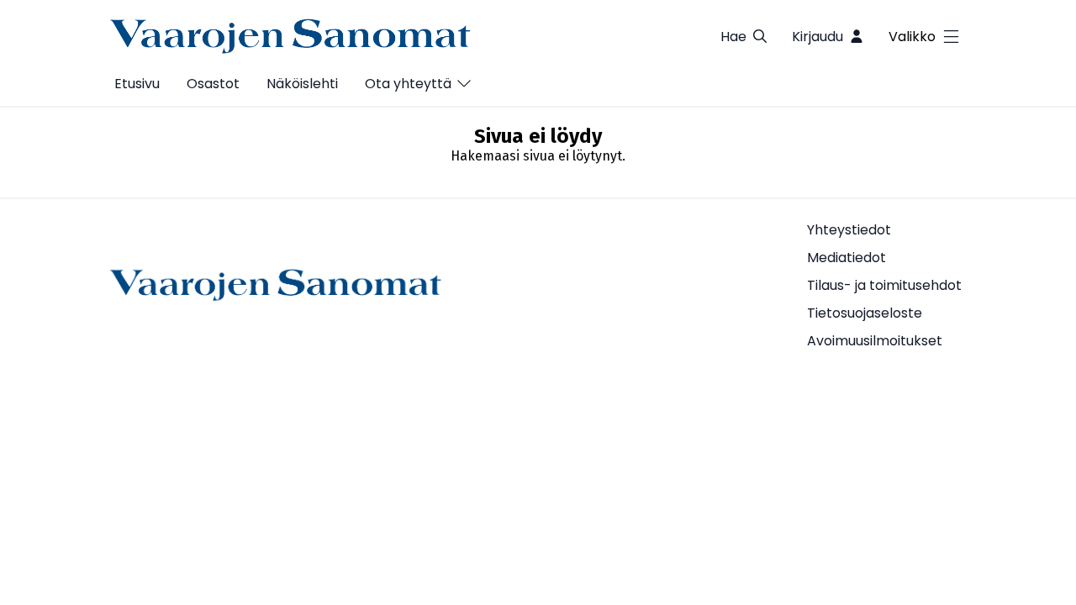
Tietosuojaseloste (864, 313)
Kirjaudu (817, 36)
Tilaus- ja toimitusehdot (884, 285)
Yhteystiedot (849, 229)
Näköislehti (302, 83)
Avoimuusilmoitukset (874, 340)
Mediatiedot (846, 257)
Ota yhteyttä (408, 83)
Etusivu (137, 83)
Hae (733, 36)
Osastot (213, 83)
